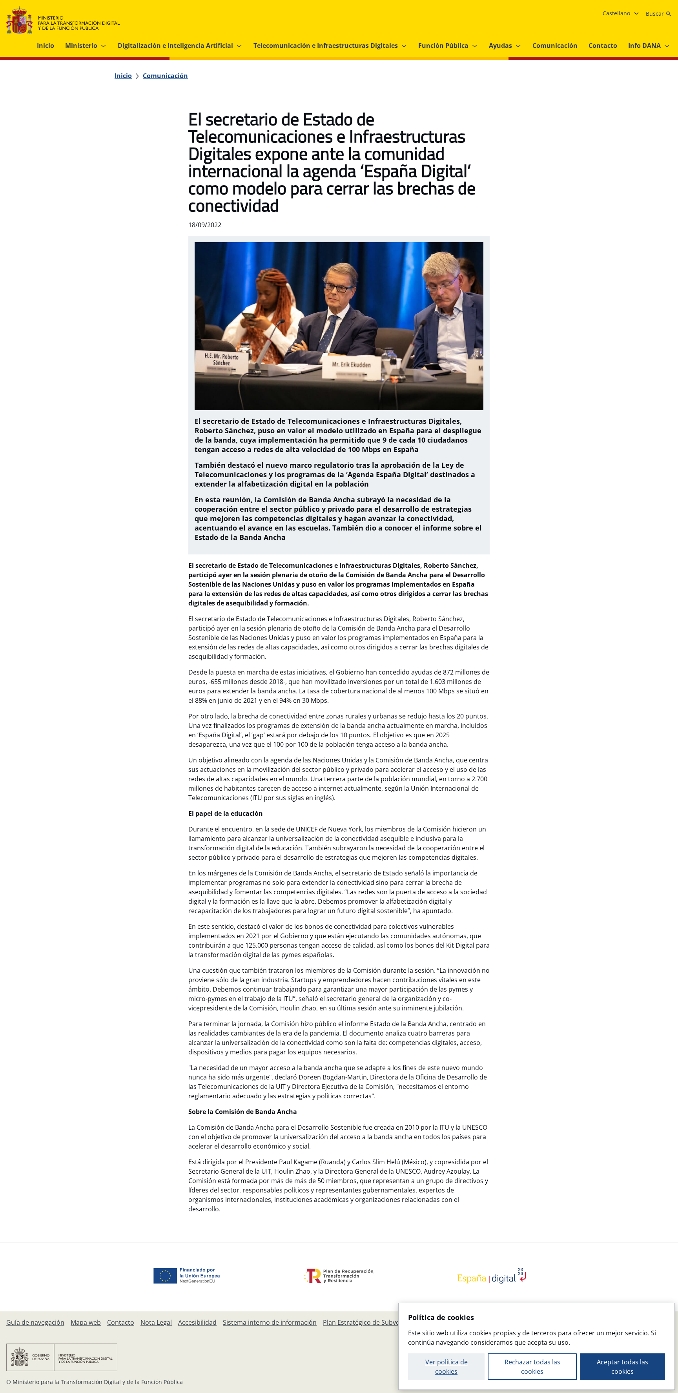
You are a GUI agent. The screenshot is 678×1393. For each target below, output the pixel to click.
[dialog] (536, 1346)
